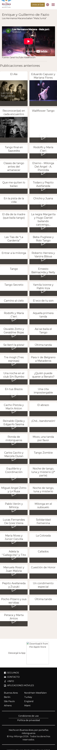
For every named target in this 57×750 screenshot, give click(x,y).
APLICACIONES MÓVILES (20, 685)
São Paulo (9, 701)
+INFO (10, 681)
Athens (8, 705)
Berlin (7, 697)
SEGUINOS (13, 672)
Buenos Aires (11, 693)
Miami (27, 705)
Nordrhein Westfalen (35, 693)
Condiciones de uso (28, 716)
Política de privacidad (28, 720)
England (28, 701)
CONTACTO (13, 677)
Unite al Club (38, 4)
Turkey (28, 697)
